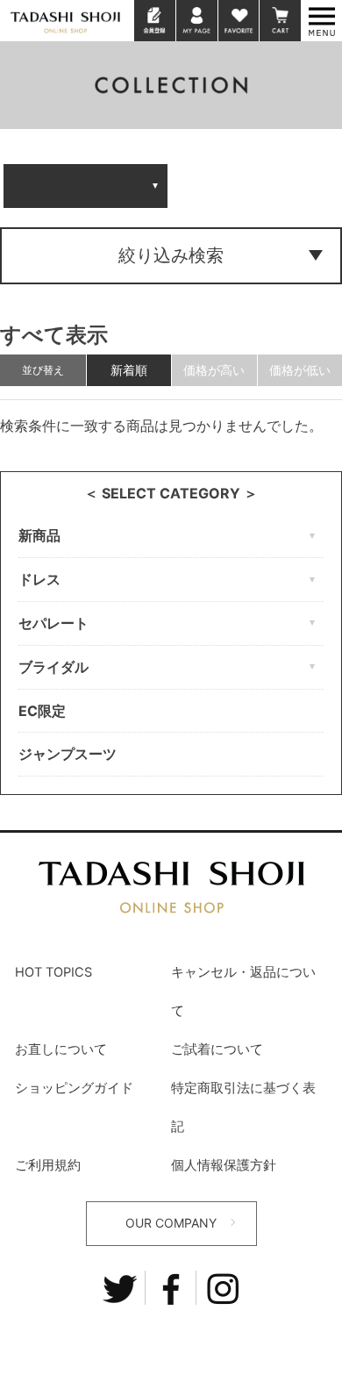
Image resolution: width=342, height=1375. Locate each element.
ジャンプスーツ (67, 754)
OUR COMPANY (171, 1222)
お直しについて (61, 1049)
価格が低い (300, 369)
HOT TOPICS (53, 972)
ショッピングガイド (74, 1088)
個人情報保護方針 (223, 1165)
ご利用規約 (48, 1165)
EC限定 (42, 711)
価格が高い (214, 369)
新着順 (128, 369)
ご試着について (217, 1049)
